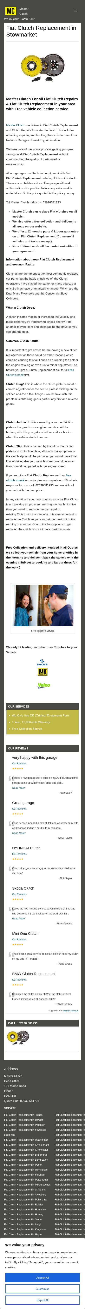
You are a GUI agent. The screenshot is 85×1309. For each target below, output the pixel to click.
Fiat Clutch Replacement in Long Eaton (26, 1159)
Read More (18, 787)
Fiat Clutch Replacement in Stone (23, 1219)
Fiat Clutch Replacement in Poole (23, 1164)
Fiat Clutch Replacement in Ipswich (24, 1119)
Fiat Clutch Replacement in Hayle (23, 1234)
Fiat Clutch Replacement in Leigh (22, 1224)
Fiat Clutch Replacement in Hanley (23, 1214)
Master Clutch (15, 125)
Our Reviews (19, 763)
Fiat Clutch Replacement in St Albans (25, 1189)
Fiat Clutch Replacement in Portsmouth (26, 1179)
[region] (42, 1273)
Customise (43, 1289)
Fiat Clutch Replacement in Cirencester (26, 1149)
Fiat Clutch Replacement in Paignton (24, 1124)
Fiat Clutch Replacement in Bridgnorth (25, 1154)
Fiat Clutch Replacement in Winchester (26, 1169)
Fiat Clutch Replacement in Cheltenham (26, 1144)
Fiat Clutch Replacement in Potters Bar (25, 1199)
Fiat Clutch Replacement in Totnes (23, 1114)
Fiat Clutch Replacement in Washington (26, 1139)
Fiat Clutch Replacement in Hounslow (25, 1209)
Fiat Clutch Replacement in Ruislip (23, 1204)
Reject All (42, 1300)
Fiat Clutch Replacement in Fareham (24, 1174)
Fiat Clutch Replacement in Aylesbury (25, 1194)
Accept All (42, 1277)
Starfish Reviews (71, 1011)
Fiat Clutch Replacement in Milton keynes (27, 1184)
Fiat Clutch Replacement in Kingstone (25, 1229)
